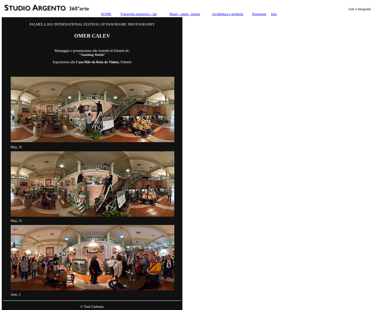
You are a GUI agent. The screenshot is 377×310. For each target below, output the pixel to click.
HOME (106, 14)
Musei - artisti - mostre (184, 14)
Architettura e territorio (227, 14)
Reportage (259, 14)
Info (274, 14)
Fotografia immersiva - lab (139, 14)
